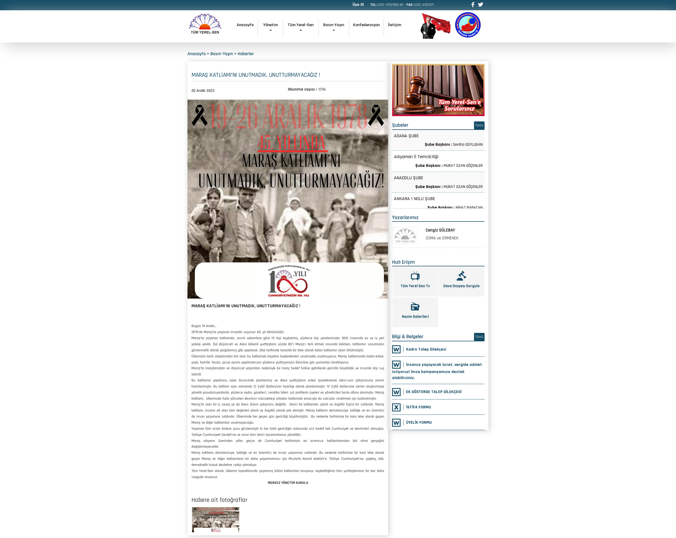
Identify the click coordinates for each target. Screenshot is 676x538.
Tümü (479, 125)
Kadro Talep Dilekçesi (426, 349)
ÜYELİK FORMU (419, 422)
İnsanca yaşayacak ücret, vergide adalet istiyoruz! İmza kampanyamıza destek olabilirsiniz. (437, 371)
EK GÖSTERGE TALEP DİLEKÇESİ (434, 392)
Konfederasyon (366, 25)
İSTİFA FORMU (418, 407)
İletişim (394, 25)
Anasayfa (245, 25)
